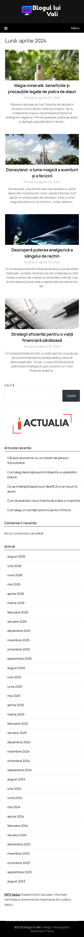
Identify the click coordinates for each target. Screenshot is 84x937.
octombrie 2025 (18, 649)
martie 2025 (15, 714)
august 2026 (16, 556)
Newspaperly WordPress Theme (50, 929)
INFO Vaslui (12, 894)
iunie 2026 (14, 575)
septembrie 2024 (19, 770)
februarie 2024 (17, 825)
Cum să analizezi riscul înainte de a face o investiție (43, 500)
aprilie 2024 (15, 816)
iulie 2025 (14, 677)
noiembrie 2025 (18, 640)
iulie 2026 (14, 566)
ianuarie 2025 (17, 733)
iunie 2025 (14, 686)
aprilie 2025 (15, 705)
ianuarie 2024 (17, 835)
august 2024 (16, 779)
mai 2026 (13, 584)
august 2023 (16, 881)
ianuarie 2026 (17, 621)
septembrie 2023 (19, 872)
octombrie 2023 (18, 863)
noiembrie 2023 (18, 853)
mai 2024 (13, 807)
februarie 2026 (17, 612)
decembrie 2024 (19, 742)
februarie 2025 (17, 723)
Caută (9, 385)
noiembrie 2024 (18, 751)
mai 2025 (13, 696)
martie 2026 (15, 603)
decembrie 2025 (19, 631)
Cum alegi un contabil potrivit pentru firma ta (39, 510)
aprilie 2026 (15, 594)
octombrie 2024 (18, 761)
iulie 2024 (14, 788)
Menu (75, 28)
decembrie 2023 (18, 844)
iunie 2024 (14, 798)
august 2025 (16, 668)
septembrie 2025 (19, 658)
